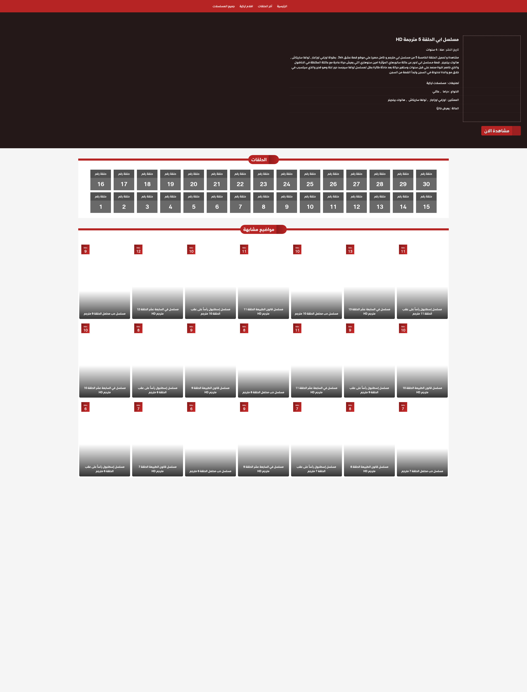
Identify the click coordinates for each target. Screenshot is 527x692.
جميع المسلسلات (224, 6)
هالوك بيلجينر (396, 100)
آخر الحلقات (265, 6)
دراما (446, 91)
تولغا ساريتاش (417, 100)
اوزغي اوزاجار (438, 100)
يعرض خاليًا (443, 108)
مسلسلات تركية (436, 83)
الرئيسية (282, 6)
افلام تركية (246, 6)
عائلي (436, 91)
